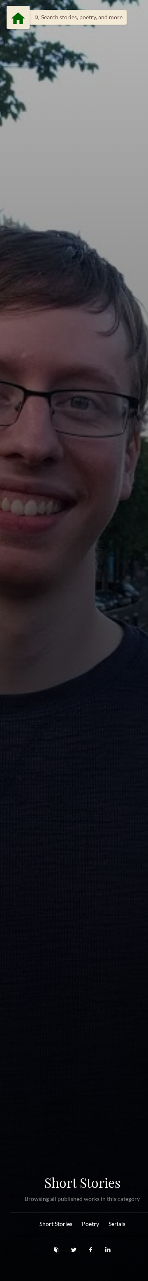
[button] (76, 17)
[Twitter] (74, 1249)
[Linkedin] (108, 1249)
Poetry (90, 1224)
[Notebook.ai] (57, 1249)
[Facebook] (91, 1249)
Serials (117, 1224)
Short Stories (55, 1224)
